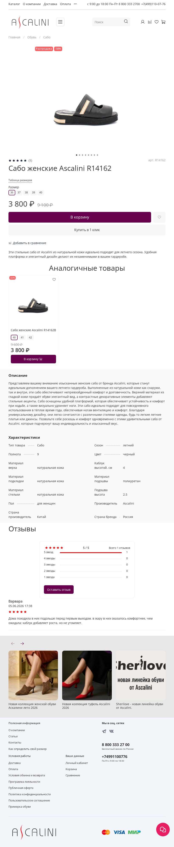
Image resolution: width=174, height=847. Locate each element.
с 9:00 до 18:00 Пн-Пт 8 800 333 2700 (113, 4)
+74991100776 (114, 756)
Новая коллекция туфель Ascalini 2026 (86, 706)
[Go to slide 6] (91, 155)
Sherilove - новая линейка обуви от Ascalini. (139, 706)
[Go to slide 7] (94, 155)
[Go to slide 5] (88, 155)
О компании (32, 4)
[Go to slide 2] (79, 155)
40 (40, 192)
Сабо (46, 37)
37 (19, 192)
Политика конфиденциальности (29, 794)
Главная (14, 37)
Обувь (31, 37)
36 (11, 192)
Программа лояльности (24, 782)
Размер (13, 187)
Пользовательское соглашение (29, 800)
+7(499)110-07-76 (153, 4)
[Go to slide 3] (82, 155)
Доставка (50, 4)
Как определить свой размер (27, 749)
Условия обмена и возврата (26, 775)
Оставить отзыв (58, 590)
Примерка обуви (19, 806)
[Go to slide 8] (97, 155)
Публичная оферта (20, 788)
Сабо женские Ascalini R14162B (33, 330)
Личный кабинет (77, 763)
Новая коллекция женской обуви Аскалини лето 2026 (32, 706)
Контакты (14, 742)
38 (26, 192)
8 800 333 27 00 (115, 744)
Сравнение (73, 775)
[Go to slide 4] (85, 155)
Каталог (14, 4)
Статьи (13, 736)
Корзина (71, 769)
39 (33, 192)
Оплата (65, 4)
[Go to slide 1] (76, 155)
